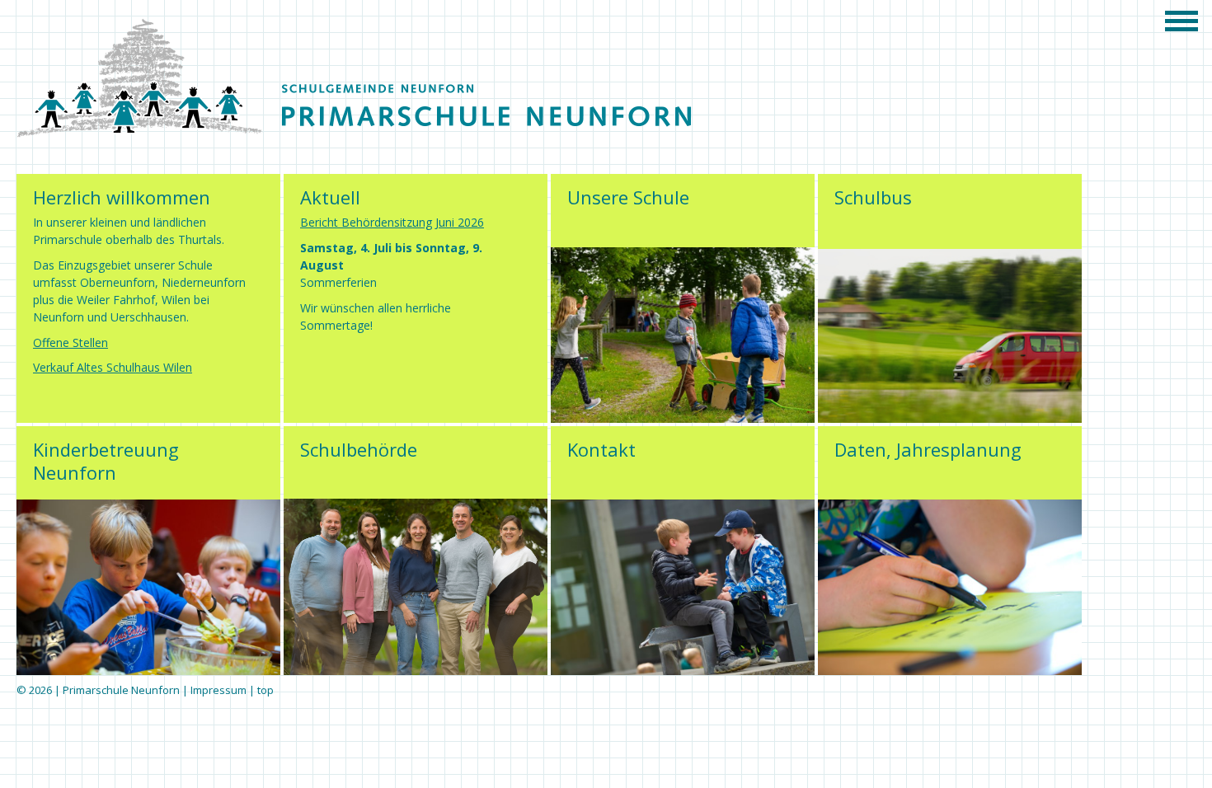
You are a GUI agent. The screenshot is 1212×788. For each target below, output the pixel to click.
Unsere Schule (628, 197)
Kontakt (601, 449)
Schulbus (873, 197)
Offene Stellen (70, 342)
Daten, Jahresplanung (928, 449)
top (265, 689)
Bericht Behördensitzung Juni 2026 (392, 222)
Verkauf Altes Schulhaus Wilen (112, 367)
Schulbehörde (358, 449)
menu (1187, 20)
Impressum (218, 689)
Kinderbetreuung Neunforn (106, 461)
